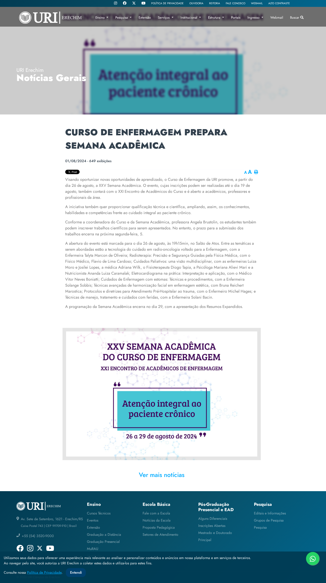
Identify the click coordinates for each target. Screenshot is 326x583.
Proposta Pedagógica (159, 527)
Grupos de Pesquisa (269, 520)
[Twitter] (134, 3)
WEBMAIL (257, 3)
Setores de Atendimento (160, 534)
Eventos (92, 520)
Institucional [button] (189, 17)
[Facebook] (124, 4)
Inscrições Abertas (211, 525)
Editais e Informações (270, 513)
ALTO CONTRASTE (279, 3)
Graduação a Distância (104, 534)
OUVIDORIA (196, 3)
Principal (204, 539)
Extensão (93, 527)
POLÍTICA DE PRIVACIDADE (167, 3)
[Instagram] (115, 4)
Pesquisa (260, 527)
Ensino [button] (100, 17)
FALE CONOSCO (235, 3)
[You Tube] (143, 4)
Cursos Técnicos (98, 513)
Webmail (276, 17)
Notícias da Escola (157, 520)
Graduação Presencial (103, 541)
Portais (235, 17)
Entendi (76, 572)
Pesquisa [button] (122, 17)
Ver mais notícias (162, 474)
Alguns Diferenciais (212, 518)
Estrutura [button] (214, 17)
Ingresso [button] (254, 17)
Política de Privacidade (44, 572)
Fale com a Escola (156, 513)
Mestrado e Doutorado (215, 532)
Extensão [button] (145, 17)
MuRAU (92, 548)
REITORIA (214, 3)
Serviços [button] (164, 17)
